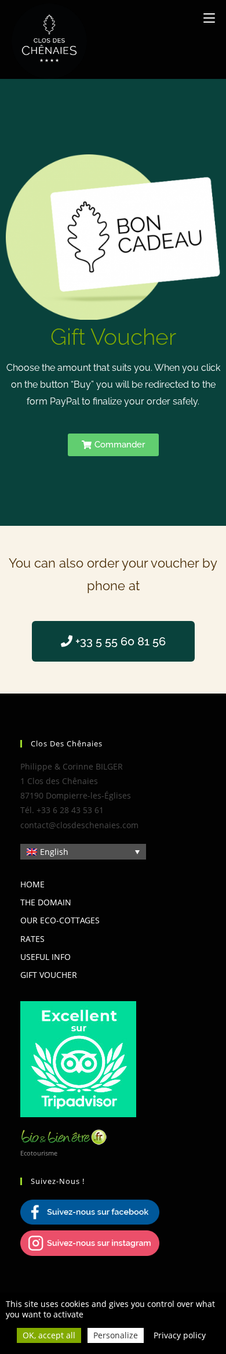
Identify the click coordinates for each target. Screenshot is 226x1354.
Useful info (45, 956)
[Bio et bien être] (63, 1136)
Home (32, 884)
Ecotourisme (38, 1153)
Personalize (115, 1335)
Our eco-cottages (60, 920)
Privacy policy (180, 1335)
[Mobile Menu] (209, 18)
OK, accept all (49, 1335)
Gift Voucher (48, 974)
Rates (32, 938)
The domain (45, 902)
